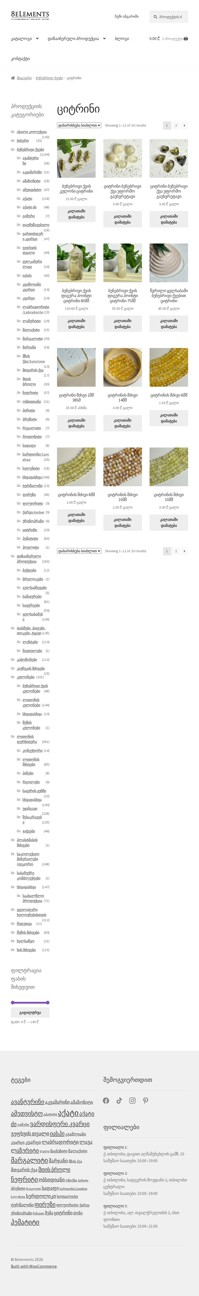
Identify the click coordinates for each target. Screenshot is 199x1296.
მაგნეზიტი (58, 1151)
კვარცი (29, 298)
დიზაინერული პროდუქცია (73, 38)
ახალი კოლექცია (32, 131)
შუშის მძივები (28, 932)
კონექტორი (32, 750)
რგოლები (31, 782)
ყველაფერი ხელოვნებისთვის (31, 912)
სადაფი (29, 445)
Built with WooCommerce (34, 1266)
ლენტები (30, 642)
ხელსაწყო (25, 941)
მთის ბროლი (29, 381)
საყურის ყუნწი (34, 790)
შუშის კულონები (31, 725)
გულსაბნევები (35, 587)
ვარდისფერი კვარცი (33, 236)
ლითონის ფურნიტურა (27, 739)
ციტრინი (30, 530)
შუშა (49, 1212)
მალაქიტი (31, 329)
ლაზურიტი (32, 321)
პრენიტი (30, 419)
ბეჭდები (29, 570)
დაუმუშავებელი (36, 224)
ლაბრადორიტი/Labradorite (36, 309)
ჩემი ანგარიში (127, 16)
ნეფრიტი (30, 392)
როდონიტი (32, 436)
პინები (28, 773)
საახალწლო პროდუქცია (33, 898)
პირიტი (29, 410)
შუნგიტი (38, 1213)
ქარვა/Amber (33, 512)
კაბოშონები (27, 659)
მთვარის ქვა (33, 370)
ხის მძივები (26, 950)
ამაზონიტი (31, 181)
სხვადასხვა (32, 477)
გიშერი (29, 216)
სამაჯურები (32, 596)
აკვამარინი (32, 172)
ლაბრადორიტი (60, 1142)
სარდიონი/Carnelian (73, 1188)
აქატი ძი (30, 207)
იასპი (27, 275)
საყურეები (31, 605)
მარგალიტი (33, 338)
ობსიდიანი (32, 401)
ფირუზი (29, 494)
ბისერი (23, 140)
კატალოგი (21, 38)
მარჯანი (29, 347)
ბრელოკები (33, 579)
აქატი (27, 198)
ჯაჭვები (29, 831)
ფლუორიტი (33, 503)
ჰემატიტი (30, 538)
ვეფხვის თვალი (30, 250)
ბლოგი (122, 38)
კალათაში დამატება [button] (76, 214)
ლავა (86, 1142)
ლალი (44, 1151)
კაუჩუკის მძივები (31, 668)
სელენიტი (31, 468)
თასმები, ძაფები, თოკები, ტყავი (31, 631)
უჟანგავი (30, 808)
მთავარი (24, 78)
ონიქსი (71, 1180)
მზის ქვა (75, 1161)
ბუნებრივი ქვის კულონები (35, 688)
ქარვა (84, 1205)
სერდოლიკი (41, 1196)
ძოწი (78, 1213)
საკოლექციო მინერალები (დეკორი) (28, 859)
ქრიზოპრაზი (33, 521)
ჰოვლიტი (31, 547)
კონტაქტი (20, 58)
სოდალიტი (67, 1196)
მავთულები (32, 650)
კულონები (25, 677)
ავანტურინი (27, 1101)
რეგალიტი (32, 428)
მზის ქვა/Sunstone (34, 359)
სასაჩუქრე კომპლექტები (28, 875)
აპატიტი (50, 1114)
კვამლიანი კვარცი (32, 287)
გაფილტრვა (30, 1012)
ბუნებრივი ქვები (49, 78)
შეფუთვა (24, 923)
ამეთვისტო (32, 189)
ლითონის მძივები (31, 762)
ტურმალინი (32, 485)
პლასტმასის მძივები (27, 842)
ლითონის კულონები (31, 702)
